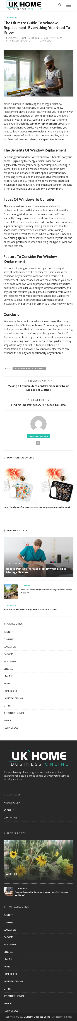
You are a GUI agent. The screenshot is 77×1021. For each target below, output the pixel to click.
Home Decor (11, 690)
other (7, 705)
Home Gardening (13, 698)
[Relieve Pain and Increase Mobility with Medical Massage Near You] (38, 556)
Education (10, 646)
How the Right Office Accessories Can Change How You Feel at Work (37, 507)
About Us (9, 810)
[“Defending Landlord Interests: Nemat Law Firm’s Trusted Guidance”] (8, 891)
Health (8, 676)
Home (27, 585)
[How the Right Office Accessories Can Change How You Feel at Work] (38, 484)
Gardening (10, 661)
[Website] (38, 443)
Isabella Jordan (30, 38)
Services (8, 720)
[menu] (68, 5)
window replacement (22, 41)
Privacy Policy (12, 802)
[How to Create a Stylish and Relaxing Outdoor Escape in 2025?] (11, 591)
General (8, 668)
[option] (38, 486)
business (12, 17)
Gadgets (8, 654)
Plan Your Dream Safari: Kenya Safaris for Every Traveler (30, 609)
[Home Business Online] (24, 5)
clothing (9, 639)
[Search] (60, 4)
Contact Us (10, 817)
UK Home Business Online (37, 1016)
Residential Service (14, 713)
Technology (11, 727)
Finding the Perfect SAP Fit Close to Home (38, 404)
